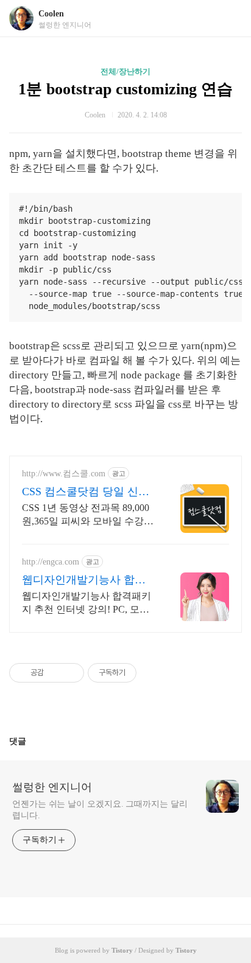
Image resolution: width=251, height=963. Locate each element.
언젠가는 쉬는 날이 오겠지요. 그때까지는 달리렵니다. (100, 809)
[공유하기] (55, 673)
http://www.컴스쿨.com (63, 473)
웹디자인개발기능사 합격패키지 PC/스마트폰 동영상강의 (88, 580)
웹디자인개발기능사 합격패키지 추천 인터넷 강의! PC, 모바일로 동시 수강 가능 (86, 603)
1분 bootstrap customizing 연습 (125, 89)
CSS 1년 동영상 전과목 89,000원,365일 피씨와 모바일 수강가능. (88, 515)
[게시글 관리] (70, 673)
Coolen (51, 13)
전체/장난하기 (125, 71)
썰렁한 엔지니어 (52, 787)
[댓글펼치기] (31, 741)
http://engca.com (50, 561)
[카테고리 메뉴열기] (229, 18)
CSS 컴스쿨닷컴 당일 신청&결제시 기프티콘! (85, 492)
